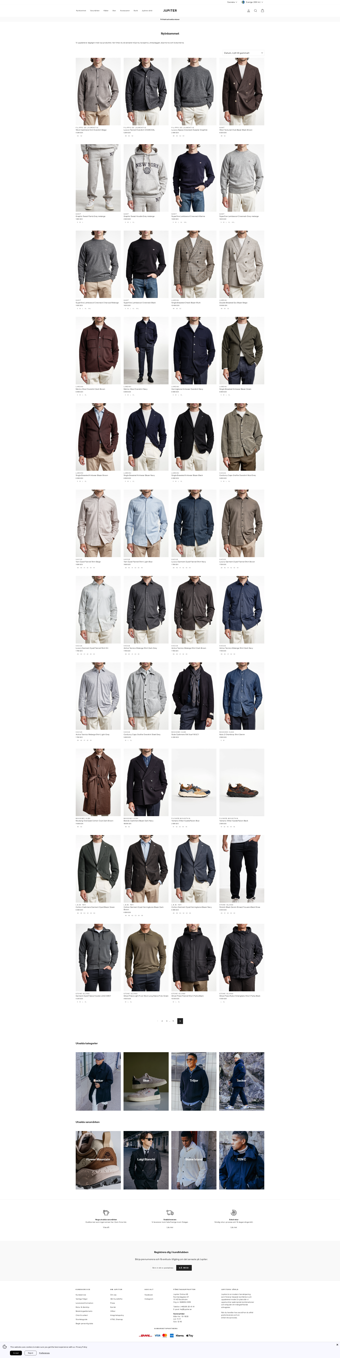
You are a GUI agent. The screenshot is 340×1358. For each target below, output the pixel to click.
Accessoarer (125, 11)
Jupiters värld (147, 11)
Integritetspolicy (117, 1315)
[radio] (78, 136)
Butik (136, 11)
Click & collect (82, 1315)
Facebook (149, 1295)
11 (173, 1021)
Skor (114, 11)
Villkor (113, 1311)
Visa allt (106, 1227)
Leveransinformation (84, 1303)
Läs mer (170, 1227)
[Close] (337, 1344)
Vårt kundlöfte (116, 1299)
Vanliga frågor (82, 1299)
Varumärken (94, 11)
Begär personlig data (84, 1323)
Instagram (149, 1299)
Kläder (106, 11)
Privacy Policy (81, 1347)
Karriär (113, 1307)
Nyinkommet (81, 11)
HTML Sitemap (116, 1319)
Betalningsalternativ (84, 1311)
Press (112, 1303)
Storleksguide (81, 1319)
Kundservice (81, 1295)
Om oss (113, 1295)
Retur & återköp (82, 1307)
